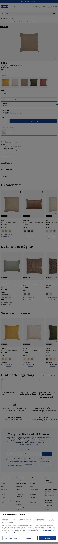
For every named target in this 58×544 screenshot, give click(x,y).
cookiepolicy (25, 532)
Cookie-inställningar (11, 538)
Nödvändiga (29, 538)
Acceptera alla (47, 538)
